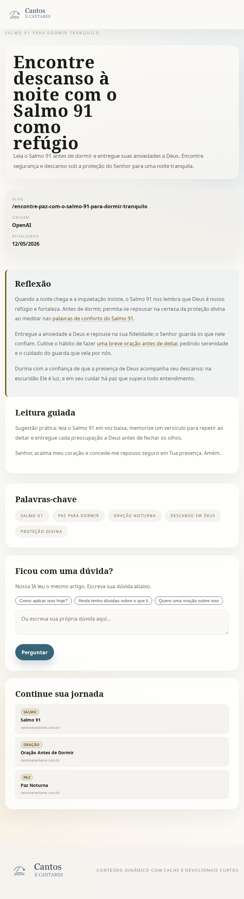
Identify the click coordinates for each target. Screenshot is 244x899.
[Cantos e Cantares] (37, 14)
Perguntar (35, 652)
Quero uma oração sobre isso (189, 600)
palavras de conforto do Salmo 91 (92, 318)
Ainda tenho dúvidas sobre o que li (113, 600)
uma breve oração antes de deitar (137, 343)
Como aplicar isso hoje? (43, 600)
